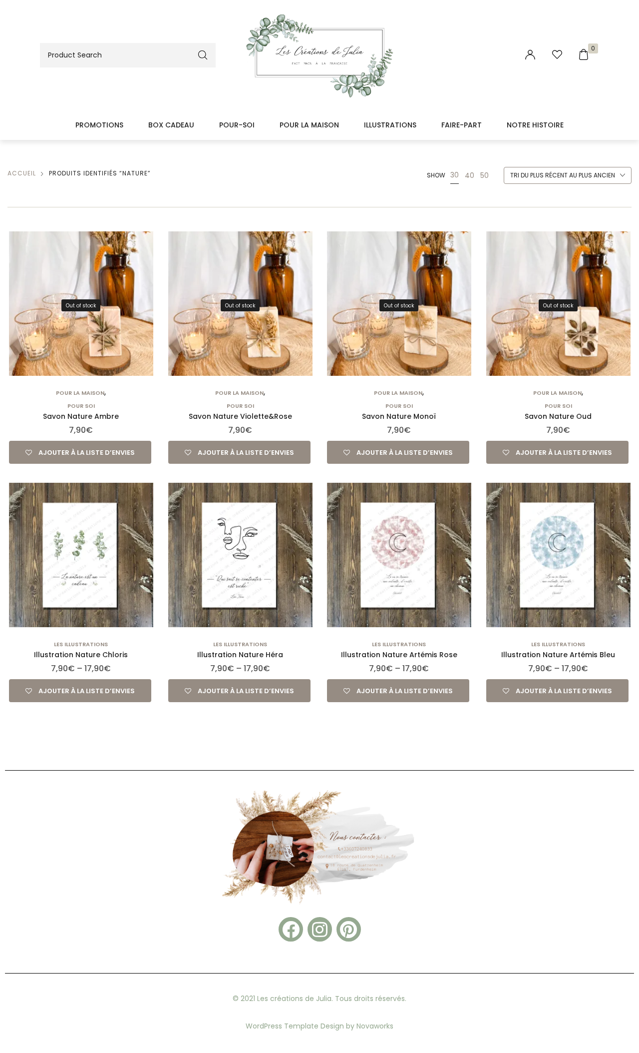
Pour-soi (237, 125)
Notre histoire (535, 125)
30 (454, 175)
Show (436, 175)
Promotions (99, 125)
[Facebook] (291, 929)
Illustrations (390, 125)
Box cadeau (171, 125)
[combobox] (567, 175)
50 (484, 175)
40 (469, 175)
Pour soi (81, 405)
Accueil (21, 173)
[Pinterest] (348, 929)
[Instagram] (320, 929)
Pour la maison (309, 125)
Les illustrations (81, 644)
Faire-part (461, 125)
